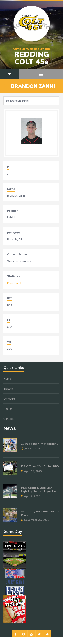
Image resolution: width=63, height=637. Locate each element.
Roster (8, 408)
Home (7, 378)
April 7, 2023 (32, 496)
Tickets (8, 388)
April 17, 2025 (33, 471)
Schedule (9, 398)
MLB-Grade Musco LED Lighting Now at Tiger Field (39, 489)
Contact (9, 418)
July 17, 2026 (32, 448)
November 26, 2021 (36, 519)
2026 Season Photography (39, 443)
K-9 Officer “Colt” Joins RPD (40, 466)
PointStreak (14, 283)
